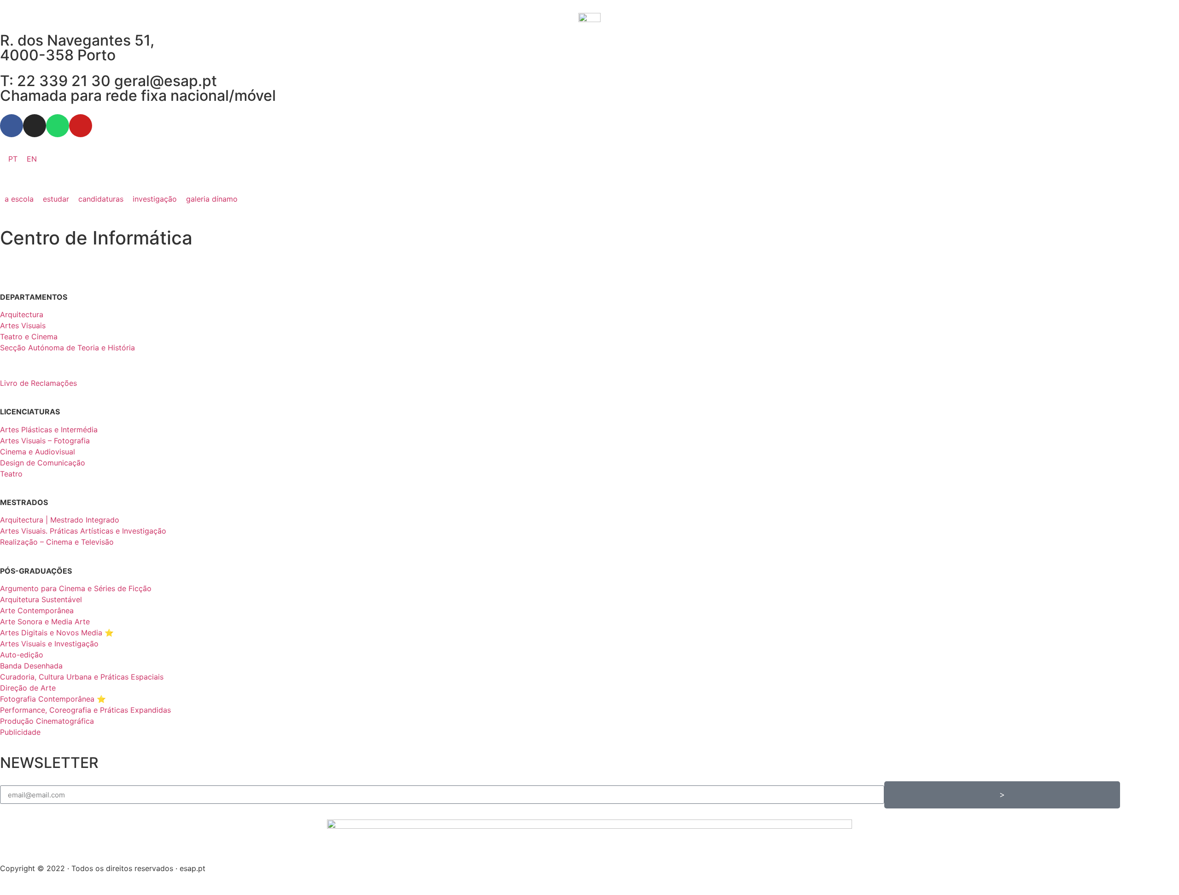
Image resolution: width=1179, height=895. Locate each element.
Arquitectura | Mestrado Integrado (59, 519)
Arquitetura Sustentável (41, 599)
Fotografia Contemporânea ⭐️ (53, 698)
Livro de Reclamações (38, 383)
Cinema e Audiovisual (37, 451)
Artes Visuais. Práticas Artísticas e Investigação (83, 530)
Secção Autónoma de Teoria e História (67, 347)
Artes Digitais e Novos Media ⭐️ (57, 632)
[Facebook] (11, 125)
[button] (19, 199)
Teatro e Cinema (29, 336)
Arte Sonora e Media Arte (45, 621)
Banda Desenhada (31, 665)
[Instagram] (34, 125)
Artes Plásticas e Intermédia (49, 429)
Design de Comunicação (42, 462)
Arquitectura (21, 314)
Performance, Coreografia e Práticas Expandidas (85, 710)
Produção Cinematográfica (47, 721)
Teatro (11, 473)
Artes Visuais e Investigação (49, 643)
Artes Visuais (23, 325)
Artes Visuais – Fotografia (45, 440)
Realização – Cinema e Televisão (57, 541)
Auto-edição (21, 654)
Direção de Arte (28, 687)
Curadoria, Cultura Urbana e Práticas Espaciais (81, 676)
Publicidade (20, 732)
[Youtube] (80, 125)
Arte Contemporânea (37, 610)
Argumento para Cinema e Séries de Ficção (76, 588)
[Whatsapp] (57, 125)
